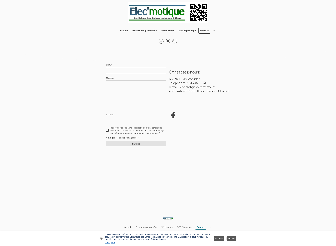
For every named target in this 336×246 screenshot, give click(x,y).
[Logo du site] (168, 12)
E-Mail (110, 114)
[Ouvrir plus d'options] (214, 30)
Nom (109, 64)
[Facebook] (161, 41)
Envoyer (136, 143)
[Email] (168, 41)
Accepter (219, 238)
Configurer (110, 243)
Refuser (231, 238)
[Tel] (174, 41)
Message (110, 78)
